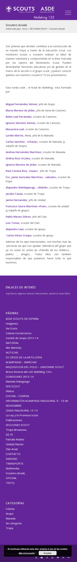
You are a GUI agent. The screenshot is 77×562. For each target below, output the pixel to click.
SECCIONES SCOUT (18, 425)
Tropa (9, 528)
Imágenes (12, 323)
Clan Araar (12, 449)
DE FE (9, 434)
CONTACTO (13, 454)
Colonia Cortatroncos (19, 333)
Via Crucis (11, 328)
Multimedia (12, 468)
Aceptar (48, 553)
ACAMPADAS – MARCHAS (21, 362)
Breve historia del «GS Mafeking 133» (29, 372)
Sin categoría (13, 523)
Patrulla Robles (15, 439)
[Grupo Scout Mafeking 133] (32, 13)
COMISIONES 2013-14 (20, 376)
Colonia (10, 509)
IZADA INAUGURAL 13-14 (22, 410)
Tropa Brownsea (16, 429)
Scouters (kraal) (16, 25)
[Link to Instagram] (52, 557)
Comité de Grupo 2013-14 (22, 338)
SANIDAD (11, 458)
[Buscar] (57, 13)
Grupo (9, 513)
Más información (27, 553)
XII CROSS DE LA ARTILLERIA (24, 357)
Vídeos (10, 391)
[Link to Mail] (58, 557)
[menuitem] (57, 13)
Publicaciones (14, 420)
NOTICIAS (12, 352)
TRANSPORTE (14, 463)
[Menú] (66, 13)
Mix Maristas (13, 347)
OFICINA (11, 478)
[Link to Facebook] (47, 557)
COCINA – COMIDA (17, 396)
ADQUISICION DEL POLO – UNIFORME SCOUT (35, 367)
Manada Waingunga (18, 381)
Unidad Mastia (14, 444)
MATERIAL (12, 343)
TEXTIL (10, 483)
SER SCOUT (13, 386)
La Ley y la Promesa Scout (22, 415)
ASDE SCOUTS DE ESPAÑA (22, 318)
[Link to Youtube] (41, 557)
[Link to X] (36, 557)
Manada (10, 518)
